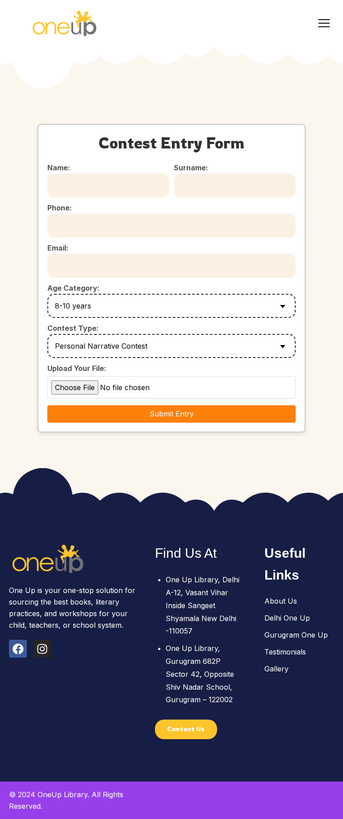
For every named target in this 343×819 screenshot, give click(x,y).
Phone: (59, 207)
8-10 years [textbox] (73, 305)
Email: (57, 247)
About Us (280, 601)
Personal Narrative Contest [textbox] (101, 346)
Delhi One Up (287, 617)
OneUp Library (63, 794)
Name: (58, 167)
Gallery (276, 668)
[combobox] (171, 306)
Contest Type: (73, 328)
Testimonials (285, 651)
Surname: (191, 167)
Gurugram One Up (296, 634)
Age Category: (73, 288)
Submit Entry (172, 413)
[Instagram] (42, 649)
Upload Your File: (76, 368)
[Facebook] (18, 649)
